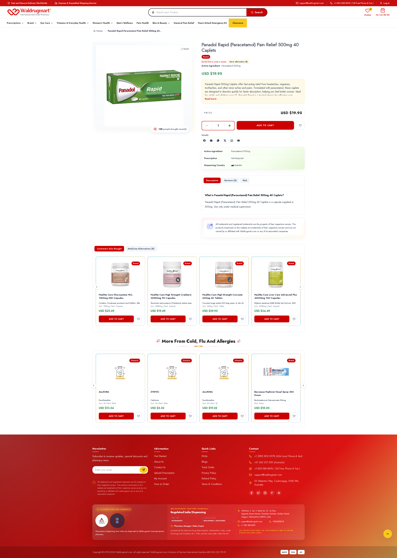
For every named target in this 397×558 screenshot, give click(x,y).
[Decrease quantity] (207, 125)
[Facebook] (251, 492)
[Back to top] (387, 533)
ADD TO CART (265, 125)
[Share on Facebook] (204, 140)
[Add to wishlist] (300, 125)
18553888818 (278, 521)
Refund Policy (209, 478)
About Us (159, 462)
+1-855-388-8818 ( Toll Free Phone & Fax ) (353, 3)
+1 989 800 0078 (248, 525)
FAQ (245, 180)
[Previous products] (96, 287)
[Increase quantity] (229, 125)
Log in (387, 3)
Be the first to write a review (214, 61)
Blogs (204, 462)
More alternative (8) (239, 61)
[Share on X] (225, 140)
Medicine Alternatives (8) (141, 248)
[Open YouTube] (238, 140)
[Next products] (300, 287)
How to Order (161, 484)
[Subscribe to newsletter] (143, 470)
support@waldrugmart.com (312, 3)
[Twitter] (258, 492)
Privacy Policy (209, 473)
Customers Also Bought (109, 248)
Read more (210, 98)
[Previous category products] (93, 385)
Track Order (208, 467)
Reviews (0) (230, 180)
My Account (160, 478)
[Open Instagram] (231, 140)
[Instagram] (265, 492)
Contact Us (159, 467)
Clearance (237, 23)
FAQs (204, 456)
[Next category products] (303, 385)
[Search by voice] (152, 12)
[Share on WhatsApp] (218, 140)
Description (212, 180)
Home (99, 30)
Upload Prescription (164, 473)
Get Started (160, 456)
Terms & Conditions (212, 484)
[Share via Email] (211, 140)
